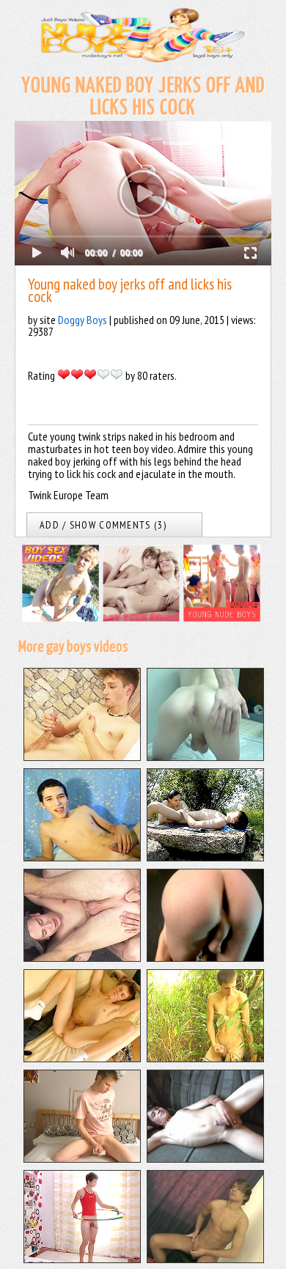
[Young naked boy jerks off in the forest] (205, 1058)
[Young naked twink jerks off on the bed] (82, 1158)
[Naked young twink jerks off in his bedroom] (82, 1258)
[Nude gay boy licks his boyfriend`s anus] (82, 957)
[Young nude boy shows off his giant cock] (205, 957)
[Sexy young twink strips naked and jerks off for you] (205, 1258)
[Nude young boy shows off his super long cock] (82, 1058)
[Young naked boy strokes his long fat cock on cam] (205, 756)
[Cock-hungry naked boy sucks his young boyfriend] (205, 857)
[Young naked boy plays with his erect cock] (82, 857)
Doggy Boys (82, 319)
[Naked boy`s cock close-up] (205, 1158)
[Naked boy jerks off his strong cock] (82, 756)
